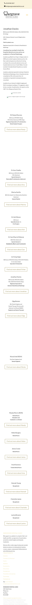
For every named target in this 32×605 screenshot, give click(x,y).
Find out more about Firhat (16, 269)
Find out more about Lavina (16, 523)
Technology (6, 576)
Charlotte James (16, 499)
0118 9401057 (9, 581)
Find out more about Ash (16, 230)
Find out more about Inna (16, 473)
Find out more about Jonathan (16, 291)
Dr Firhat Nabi (16, 257)
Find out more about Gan (16, 249)
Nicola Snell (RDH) (16, 356)
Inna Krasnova (16, 465)
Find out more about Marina (16, 205)
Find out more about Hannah (16, 491)
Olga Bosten (16, 301)
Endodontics (6, 566)
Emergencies (6, 571)
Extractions (6, 568)
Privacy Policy (12, 602)
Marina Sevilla (16, 192)
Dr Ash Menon (16, 217)
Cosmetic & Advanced (8, 558)
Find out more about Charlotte (16, 507)
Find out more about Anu (16, 185)
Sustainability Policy (20, 602)
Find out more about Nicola (16, 367)
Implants (5, 556)
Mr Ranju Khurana (16, 115)
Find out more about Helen (16, 441)
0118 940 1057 (10, 3)
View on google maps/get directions (12, 598)
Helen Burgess (16, 433)
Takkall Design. (11, 604)
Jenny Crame (16, 449)
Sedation (5, 563)
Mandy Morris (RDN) (16, 413)
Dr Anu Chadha (16, 170)
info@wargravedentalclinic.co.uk (15, 6)
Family (5, 561)
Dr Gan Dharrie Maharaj (16, 237)
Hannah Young (16, 483)
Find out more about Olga (16, 316)
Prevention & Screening (9, 574)
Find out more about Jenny (16, 457)
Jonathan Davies (16, 277)
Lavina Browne (16, 515)
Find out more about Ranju (16, 129)
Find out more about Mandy (16, 425)
